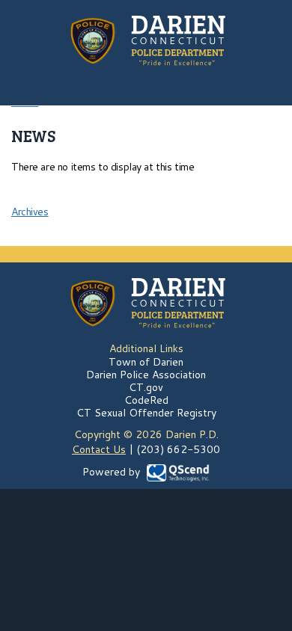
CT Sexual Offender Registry (146, 412)
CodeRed (146, 400)
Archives (30, 211)
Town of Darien (146, 361)
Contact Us (99, 449)
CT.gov (146, 387)
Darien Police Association (146, 374)
